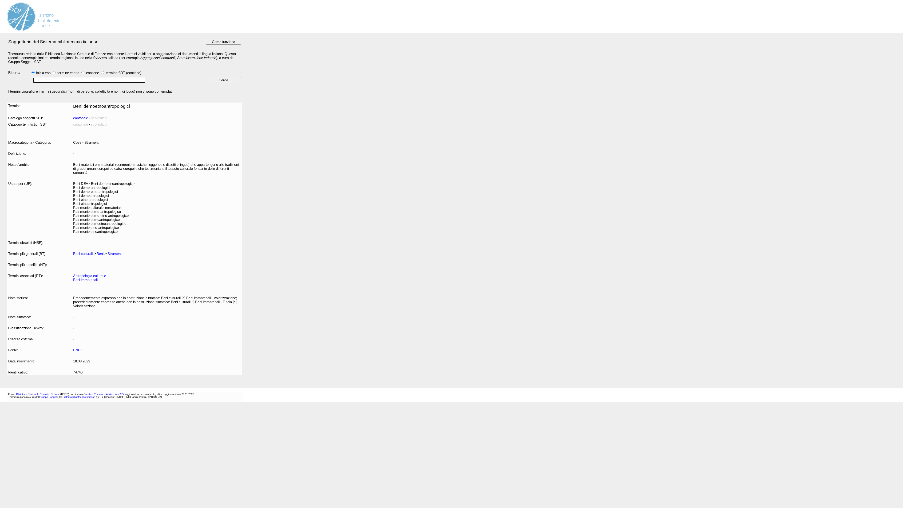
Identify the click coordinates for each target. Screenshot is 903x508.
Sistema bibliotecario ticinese (79, 397)
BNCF (78, 350)
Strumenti (114, 254)
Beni (100, 254)
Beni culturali (83, 254)
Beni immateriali (85, 280)
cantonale (80, 118)
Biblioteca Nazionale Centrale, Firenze (37, 394)
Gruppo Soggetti (48, 397)
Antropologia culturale (89, 276)
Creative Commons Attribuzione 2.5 (103, 394)
